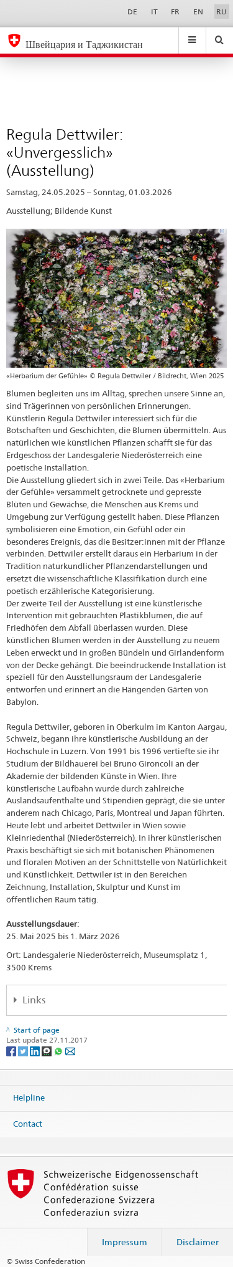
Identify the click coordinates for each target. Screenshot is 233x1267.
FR (175, 11)
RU (221, 11)
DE (132, 11)
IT (154, 11)
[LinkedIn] (36, 1050)
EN (198, 11)
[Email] (70, 1050)
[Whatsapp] (59, 1050)
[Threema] (47, 1050)
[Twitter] (24, 1050)
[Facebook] (12, 1050)
